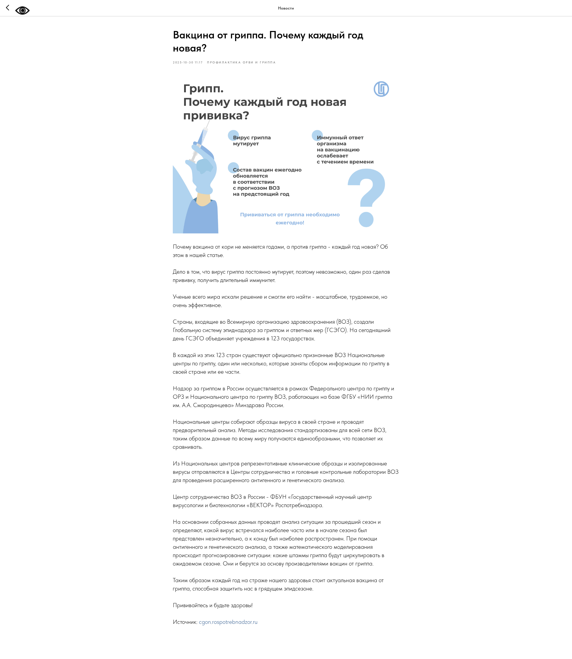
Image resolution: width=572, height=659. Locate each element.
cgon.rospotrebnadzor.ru (228, 621)
